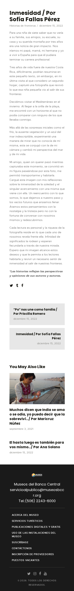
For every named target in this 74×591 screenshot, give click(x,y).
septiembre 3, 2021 (21, 429)
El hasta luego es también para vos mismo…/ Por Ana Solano (36, 444)
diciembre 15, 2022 (21, 452)
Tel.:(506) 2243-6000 (37, 500)
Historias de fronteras (22, 25)
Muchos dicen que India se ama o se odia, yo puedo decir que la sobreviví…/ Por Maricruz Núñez (37, 417)
